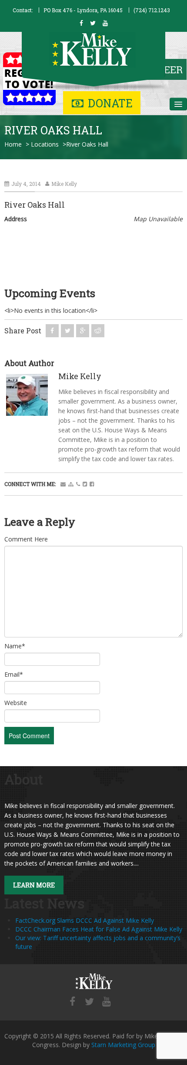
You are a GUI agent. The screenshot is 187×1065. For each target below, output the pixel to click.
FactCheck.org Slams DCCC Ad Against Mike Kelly (84, 920)
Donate (110, 103)
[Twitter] (89, 1002)
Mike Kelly (64, 183)
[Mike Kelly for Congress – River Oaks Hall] (93, 981)
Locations (45, 144)
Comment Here (26, 539)
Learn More (34, 885)
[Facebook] (72, 1002)
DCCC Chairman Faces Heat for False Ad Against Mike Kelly (98, 929)
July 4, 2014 (26, 183)
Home (13, 144)
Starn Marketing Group (123, 1045)
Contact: (23, 10)
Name (14, 646)
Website (15, 703)
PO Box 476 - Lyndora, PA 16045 (83, 10)
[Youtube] (106, 1002)
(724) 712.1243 (152, 10)
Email (13, 674)
